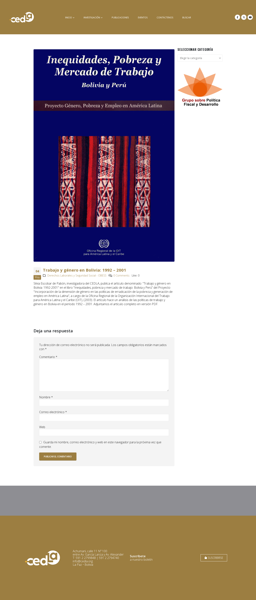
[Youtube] (250, 17)
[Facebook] (237, 17)
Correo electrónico (53, 412)
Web (42, 427)
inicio (68, 17)
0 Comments (121, 275)
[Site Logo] (21, 17)
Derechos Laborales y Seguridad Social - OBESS (76, 275)
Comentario (48, 357)
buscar (186, 17)
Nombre (46, 397)
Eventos (142, 17)
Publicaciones (120, 17)
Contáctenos (165, 17)
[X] (243, 17)
